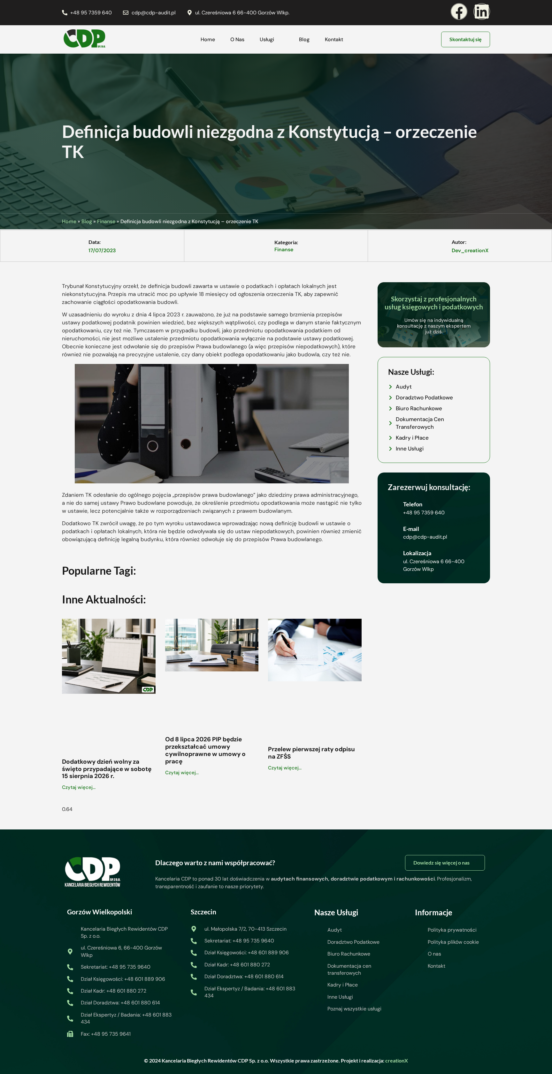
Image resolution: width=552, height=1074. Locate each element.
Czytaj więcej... (79, 787)
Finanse (106, 221)
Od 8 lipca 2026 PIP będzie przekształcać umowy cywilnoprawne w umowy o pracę (205, 750)
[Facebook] (459, 11)
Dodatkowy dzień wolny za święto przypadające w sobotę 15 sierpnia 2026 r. (106, 769)
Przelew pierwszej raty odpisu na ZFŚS (311, 752)
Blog (304, 39)
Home (208, 39)
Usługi (267, 39)
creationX (396, 1060)
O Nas (237, 39)
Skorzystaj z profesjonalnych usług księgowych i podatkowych (434, 303)
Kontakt (334, 39)
